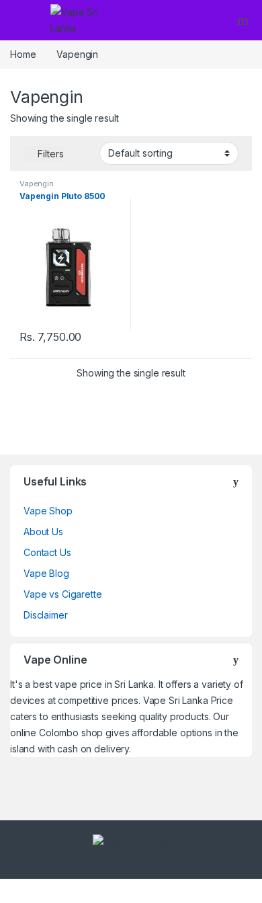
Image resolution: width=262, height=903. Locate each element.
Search (244, 20)
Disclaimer (46, 615)
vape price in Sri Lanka (104, 684)
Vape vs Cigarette (63, 594)
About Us (43, 531)
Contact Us (47, 552)
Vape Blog (46, 573)
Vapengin (36, 183)
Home (23, 54)
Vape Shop (48, 510)
